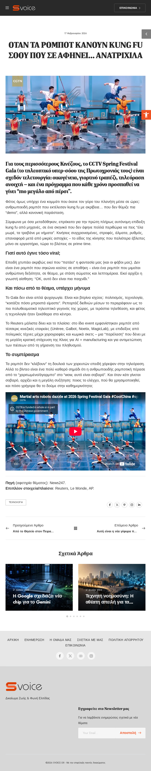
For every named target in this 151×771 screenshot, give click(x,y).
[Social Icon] (110, 505)
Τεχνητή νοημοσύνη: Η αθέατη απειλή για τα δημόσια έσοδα (110, 602)
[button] (146, 115)
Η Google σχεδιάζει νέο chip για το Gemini (37, 599)
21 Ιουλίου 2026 (21, 590)
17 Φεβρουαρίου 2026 (75, 33)
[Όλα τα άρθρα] (75, 528)
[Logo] (24, 8)
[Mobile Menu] (7, 8)
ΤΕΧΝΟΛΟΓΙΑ (16, 502)
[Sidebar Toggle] (146, 34)
